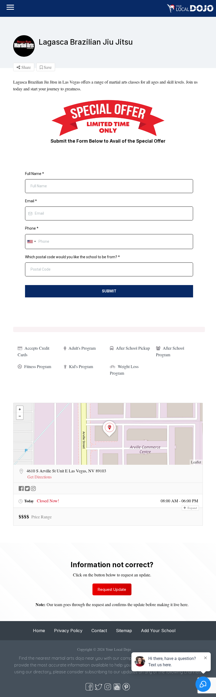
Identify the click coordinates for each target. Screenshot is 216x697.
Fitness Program (37, 366)
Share (25, 67)
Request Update (112, 589)
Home (39, 630)
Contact (99, 630)
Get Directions (39, 476)
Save (47, 67)
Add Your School (158, 630)
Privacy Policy (68, 630)
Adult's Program (82, 348)
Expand (192, 508)
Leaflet (196, 461)
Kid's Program (81, 366)
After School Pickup (133, 348)
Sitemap (124, 630)
